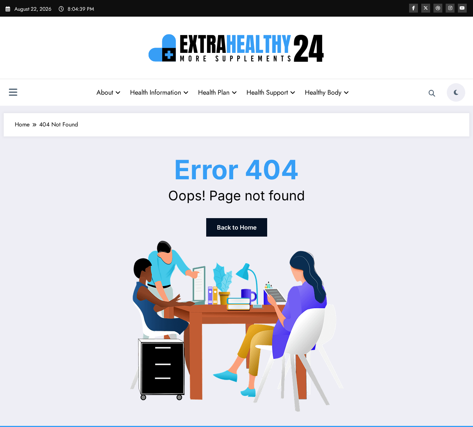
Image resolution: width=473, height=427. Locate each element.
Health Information (155, 92)
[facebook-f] (413, 8)
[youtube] (462, 8)
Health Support (267, 92)
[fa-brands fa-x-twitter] (425, 8)
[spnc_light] (456, 92)
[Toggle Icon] (12, 93)
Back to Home (236, 227)
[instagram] (450, 8)
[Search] (432, 93)
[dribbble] (437, 8)
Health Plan (213, 92)
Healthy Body (323, 92)
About (104, 92)
